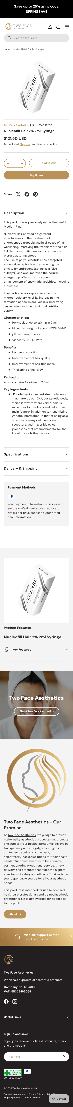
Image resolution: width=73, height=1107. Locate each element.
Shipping (25, 144)
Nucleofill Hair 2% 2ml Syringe (28, 49)
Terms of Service (32, 1097)
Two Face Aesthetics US (24, 1088)
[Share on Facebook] (27, 194)
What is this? (13, 1078)
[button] (58, 26)
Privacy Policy (36, 1094)
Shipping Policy (12, 1097)
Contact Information (14, 1094)
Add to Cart (49, 163)
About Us (15, 914)
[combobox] (36, 38)
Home (7, 49)
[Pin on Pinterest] (35, 194)
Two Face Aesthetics (16, 125)
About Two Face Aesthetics (36, 711)
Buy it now (36, 175)
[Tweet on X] (18, 194)
